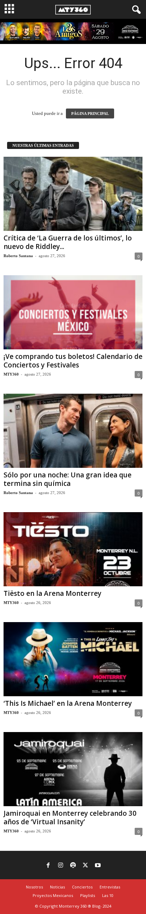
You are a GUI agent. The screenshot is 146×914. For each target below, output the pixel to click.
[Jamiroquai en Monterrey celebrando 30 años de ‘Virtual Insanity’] (73, 769)
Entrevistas (110, 887)
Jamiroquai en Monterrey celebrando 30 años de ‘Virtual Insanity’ (70, 817)
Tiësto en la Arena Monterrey (52, 593)
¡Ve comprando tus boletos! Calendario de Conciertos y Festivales (73, 361)
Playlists (87, 895)
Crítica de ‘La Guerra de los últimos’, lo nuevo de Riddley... (68, 242)
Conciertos (82, 887)
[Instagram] (60, 866)
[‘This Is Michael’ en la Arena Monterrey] (73, 659)
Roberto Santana (18, 256)
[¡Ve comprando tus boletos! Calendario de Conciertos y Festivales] (73, 312)
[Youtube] (97, 866)
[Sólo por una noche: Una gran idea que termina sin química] (73, 431)
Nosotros (34, 887)
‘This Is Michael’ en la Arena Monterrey (68, 703)
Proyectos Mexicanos (53, 895)
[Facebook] (48, 866)
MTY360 (11, 374)
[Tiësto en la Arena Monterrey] (73, 549)
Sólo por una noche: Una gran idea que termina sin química (67, 479)
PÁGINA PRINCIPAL (90, 113)
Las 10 (107, 895)
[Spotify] (73, 866)
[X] (85, 866)
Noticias (57, 887)
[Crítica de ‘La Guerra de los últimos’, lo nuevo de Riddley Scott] (73, 194)
